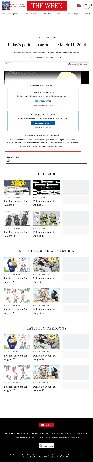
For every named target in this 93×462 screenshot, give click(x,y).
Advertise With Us (22, 437)
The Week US (38, 58)
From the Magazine (73, 14)
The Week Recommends (31, 14)
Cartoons (59, 14)
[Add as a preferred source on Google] (46, 445)
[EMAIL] (9, 160)
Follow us (74, 64)
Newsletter (85, 64)
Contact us (62, 146)
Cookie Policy (82, 433)
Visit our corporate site (75, 455)
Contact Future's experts (26, 433)
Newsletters (47, 14)
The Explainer (13, 14)
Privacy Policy (67, 433)
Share (9, 64)
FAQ (33, 437)
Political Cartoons (50, 37)
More (87, 14)
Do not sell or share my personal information (58, 437)
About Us (9, 433)
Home (38, 37)
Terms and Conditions (50, 433)
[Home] (3, 14)
